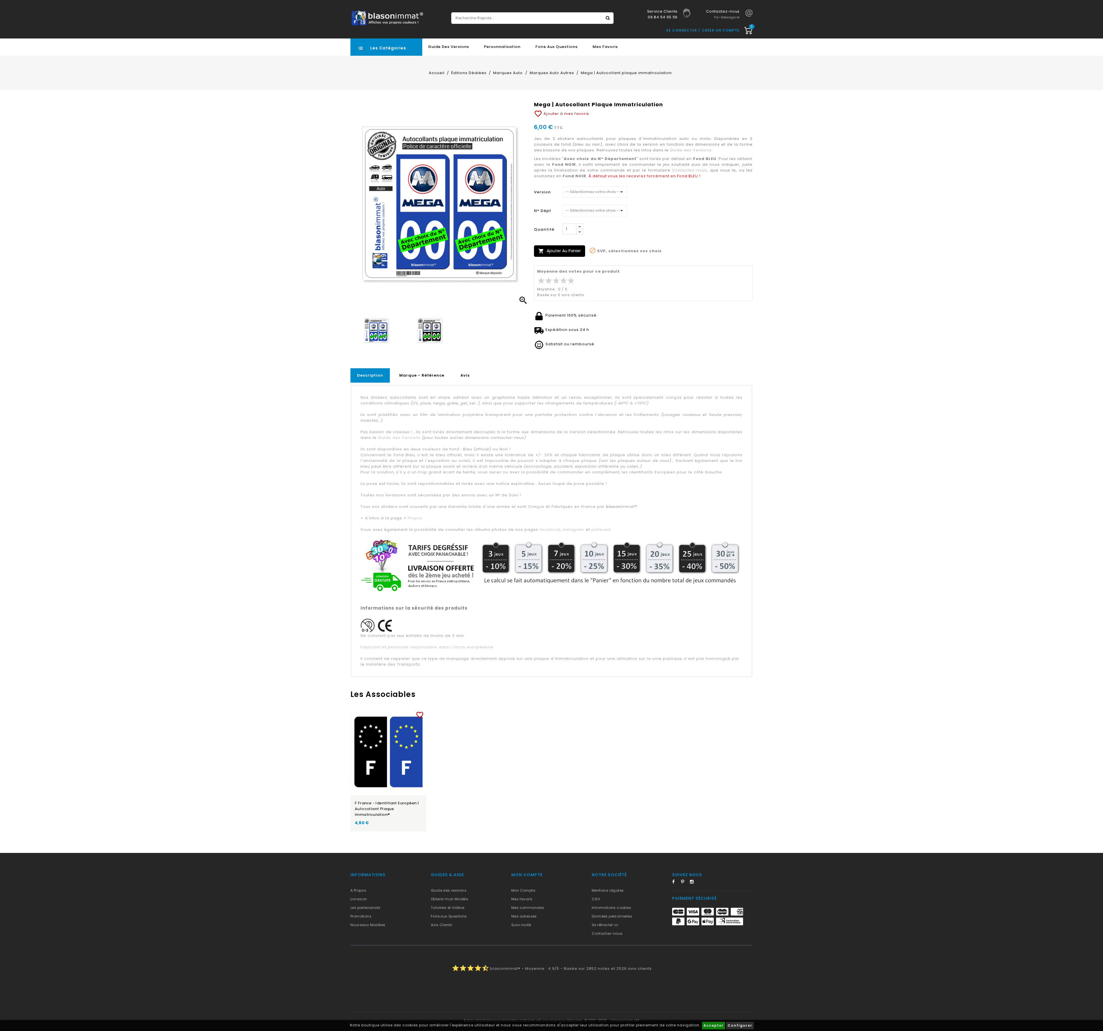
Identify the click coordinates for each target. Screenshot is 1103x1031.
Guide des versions (448, 890)
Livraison (358, 899)
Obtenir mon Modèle (449, 899)
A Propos (413, 518)
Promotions (360, 916)
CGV (596, 899)
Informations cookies (611, 907)
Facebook (676, 883)
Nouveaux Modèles (367, 924)
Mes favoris (605, 46)
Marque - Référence (421, 375)
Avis (465, 375)
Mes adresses (524, 916)
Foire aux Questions (556, 46)
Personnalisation (502, 46)
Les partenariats (365, 907)
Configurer (740, 1025)
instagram (573, 529)
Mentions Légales (608, 890)
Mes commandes (527, 907)
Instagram (693, 883)
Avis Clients (441, 924)
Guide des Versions (448, 46)
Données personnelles (612, 916)
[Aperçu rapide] (394, 714)
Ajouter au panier (559, 251)
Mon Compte (523, 890)
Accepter (713, 1025)
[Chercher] (608, 18)
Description (370, 375)
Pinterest (685, 883)
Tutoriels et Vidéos (448, 907)
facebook (550, 529)
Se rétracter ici (605, 924)
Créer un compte (721, 30)
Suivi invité (521, 924)
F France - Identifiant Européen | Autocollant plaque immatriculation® (387, 808)
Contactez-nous (689, 170)
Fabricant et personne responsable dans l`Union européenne (426, 647)
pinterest (601, 529)
